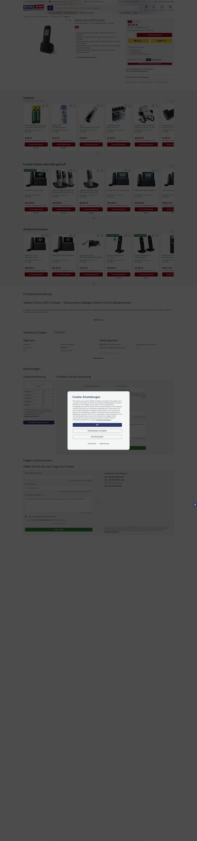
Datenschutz (104, 444)
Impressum (92, 444)
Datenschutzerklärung (103, 420)
